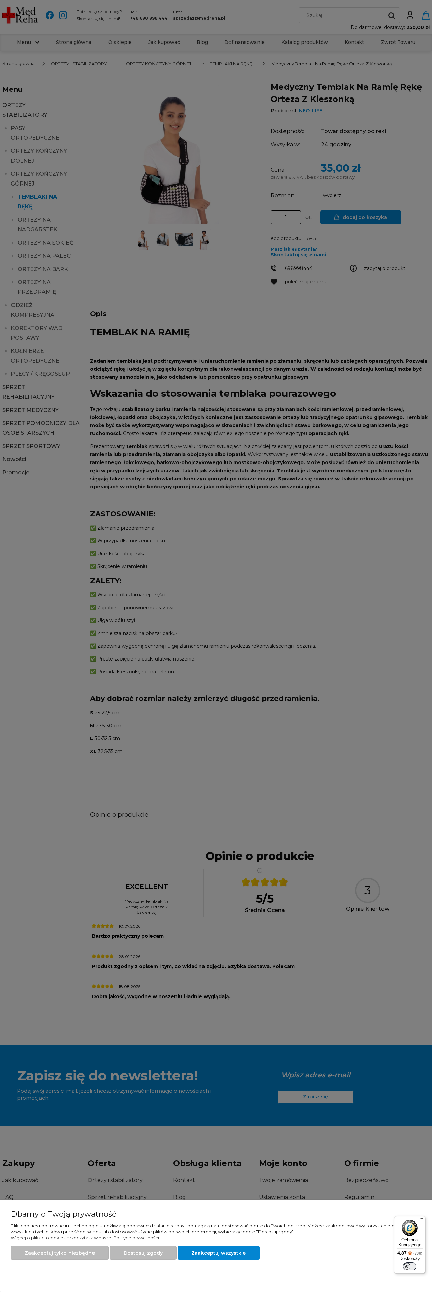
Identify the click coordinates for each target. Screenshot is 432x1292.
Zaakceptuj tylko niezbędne (60, 1253)
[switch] (409, 1266)
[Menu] (421, 1220)
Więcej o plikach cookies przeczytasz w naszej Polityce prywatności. (85, 1237)
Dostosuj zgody (143, 1253)
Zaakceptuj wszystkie (218, 1253)
